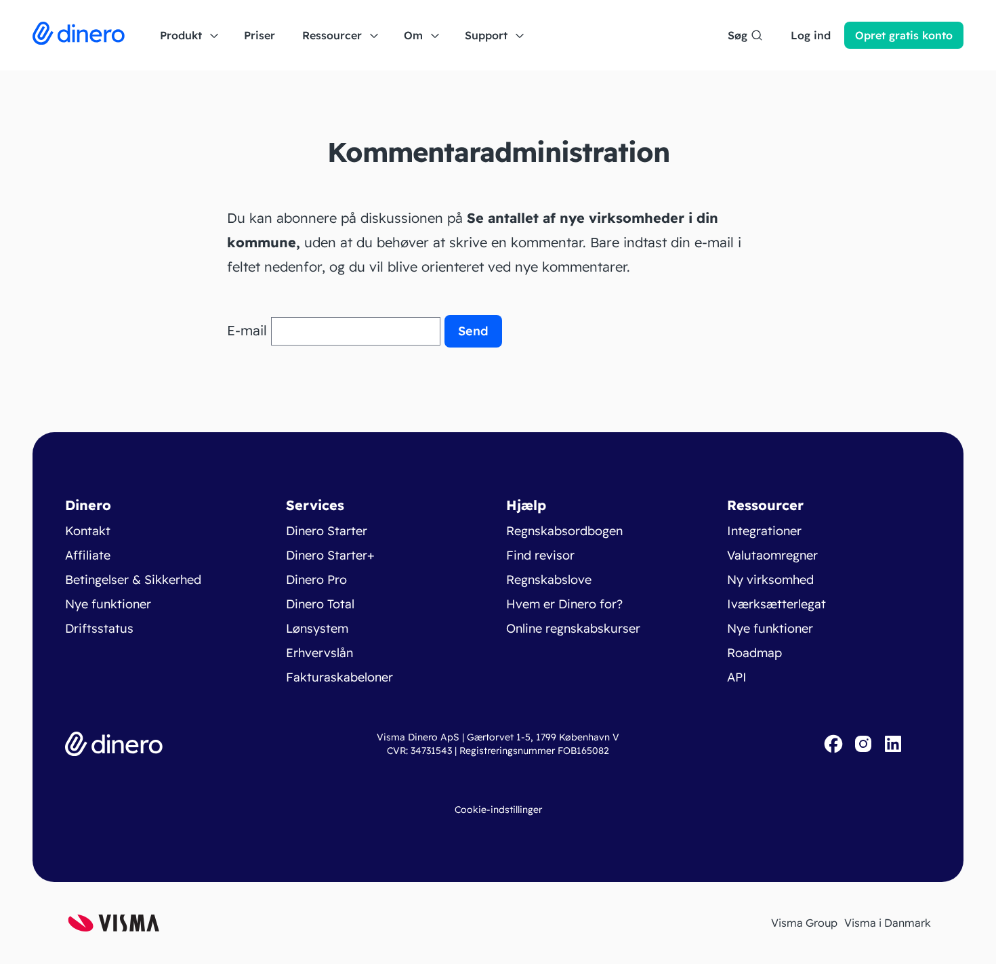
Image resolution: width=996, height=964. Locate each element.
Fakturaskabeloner (339, 677)
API (737, 677)
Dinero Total (320, 604)
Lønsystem (317, 628)
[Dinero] (79, 35)
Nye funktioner (108, 604)
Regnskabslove (549, 579)
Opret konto (904, 35)
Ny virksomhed (770, 579)
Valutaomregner (772, 555)
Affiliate (87, 555)
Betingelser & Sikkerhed (133, 579)
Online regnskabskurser (573, 628)
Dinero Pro (316, 579)
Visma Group (804, 922)
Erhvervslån (319, 653)
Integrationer (764, 531)
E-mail (247, 330)
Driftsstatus (99, 628)
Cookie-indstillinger (498, 809)
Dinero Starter (326, 531)
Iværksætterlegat (776, 604)
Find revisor (540, 555)
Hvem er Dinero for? (564, 604)
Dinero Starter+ (330, 555)
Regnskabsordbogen (564, 531)
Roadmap (754, 653)
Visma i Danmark (887, 922)
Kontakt (87, 531)
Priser (259, 35)
